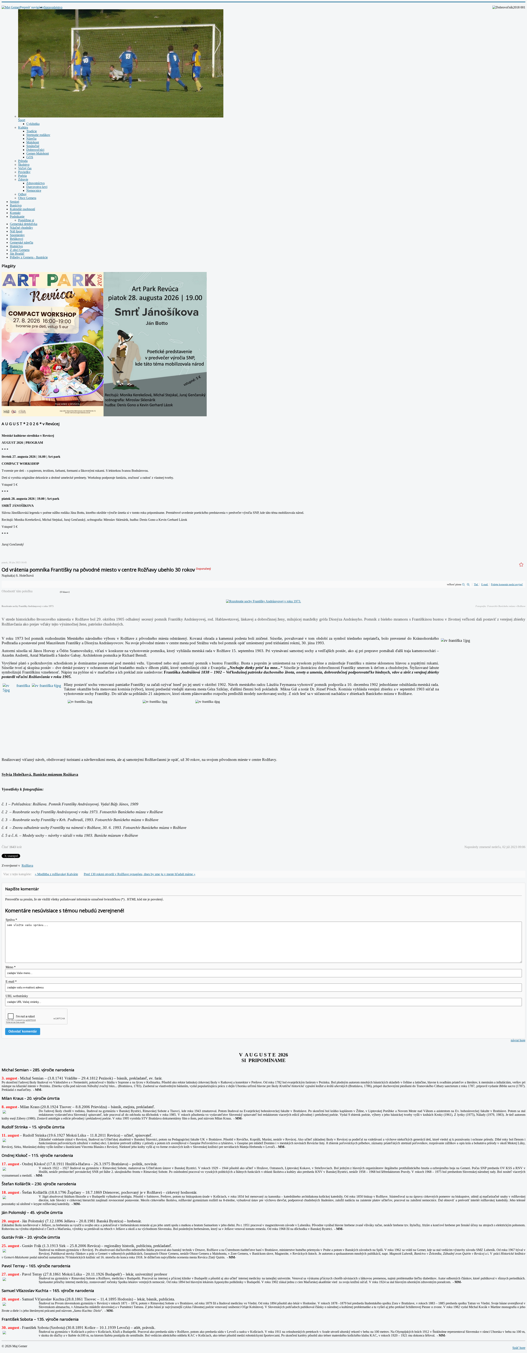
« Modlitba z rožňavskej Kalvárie (56, 874)
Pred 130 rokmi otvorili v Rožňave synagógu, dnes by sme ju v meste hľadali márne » (139, 874)
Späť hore (518, 1347)
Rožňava (27, 865)
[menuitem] (53, 7)
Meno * (11, 967)
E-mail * (11, 981)
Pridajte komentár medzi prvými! (507, 584)
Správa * (11, 919)
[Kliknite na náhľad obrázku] (263, 601)
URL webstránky (17, 996)
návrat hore (518, 1040)
